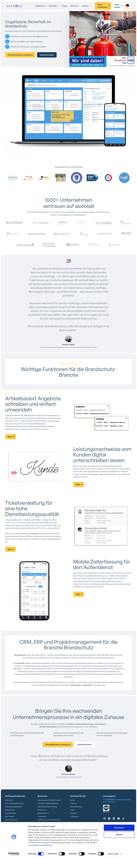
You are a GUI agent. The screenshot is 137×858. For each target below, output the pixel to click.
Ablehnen (119, 835)
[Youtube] (118, 818)
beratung (42, 810)
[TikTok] (123, 818)
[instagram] (104, 818)
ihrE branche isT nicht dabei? (49, 800)
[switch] (62, 853)
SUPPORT (73, 803)
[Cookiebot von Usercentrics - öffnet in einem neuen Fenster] (13, 853)
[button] (41, 5)
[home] (14, 6)
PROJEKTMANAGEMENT (13, 807)
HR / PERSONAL (10, 813)
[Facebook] (109, 818)
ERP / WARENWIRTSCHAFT (14, 803)
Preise (64, 6)
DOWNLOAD (74, 816)
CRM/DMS (9, 800)
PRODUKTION (10, 810)
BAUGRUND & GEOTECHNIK (47, 807)
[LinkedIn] (114, 818)
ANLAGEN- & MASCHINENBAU (48, 803)
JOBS (72, 810)
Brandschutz (43, 813)
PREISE (72, 800)
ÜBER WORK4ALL (76, 807)
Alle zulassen (119, 828)
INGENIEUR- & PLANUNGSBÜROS (49, 820)
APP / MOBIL (9, 816)
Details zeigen (113, 854)
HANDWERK (42, 816)
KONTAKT (73, 813)
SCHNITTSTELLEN (11, 820)
